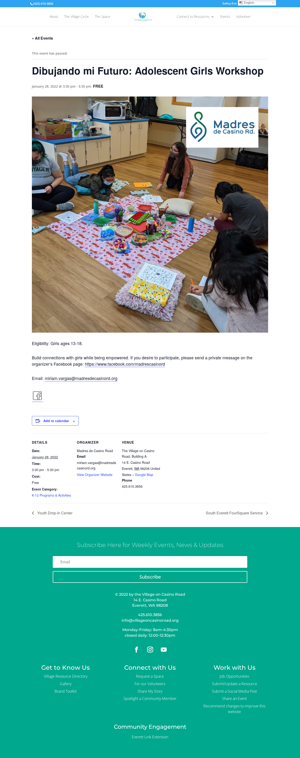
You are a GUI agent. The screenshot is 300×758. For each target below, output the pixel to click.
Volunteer (243, 17)
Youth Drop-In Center (54, 513)
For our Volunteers (150, 683)
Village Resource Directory (65, 676)
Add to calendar (56, 420)
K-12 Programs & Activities (51, 495)
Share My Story (150, 691)
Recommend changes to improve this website (234, 708)
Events (225, 17)
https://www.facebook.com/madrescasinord (125, 364)
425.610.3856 (150, 615)
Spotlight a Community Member (150, 698)
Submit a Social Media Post (234, 691)
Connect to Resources (193, 17)
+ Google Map (142, 474)
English (248, 2)
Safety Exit (229, 3)
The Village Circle (76, 17)
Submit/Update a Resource (234, 683)
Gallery (65, 683)
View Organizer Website (94, 474)
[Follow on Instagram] (150, 650)
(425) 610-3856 (43, 4)
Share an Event (234, 698)
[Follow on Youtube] (163, 650)
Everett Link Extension (150, 736)
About (53, 17)
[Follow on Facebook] (136, 650)
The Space (102, 17)
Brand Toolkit (66, 691)
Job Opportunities (234, 676)
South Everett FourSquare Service (235, 513)
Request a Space (150, 676)
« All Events (42, 38)
